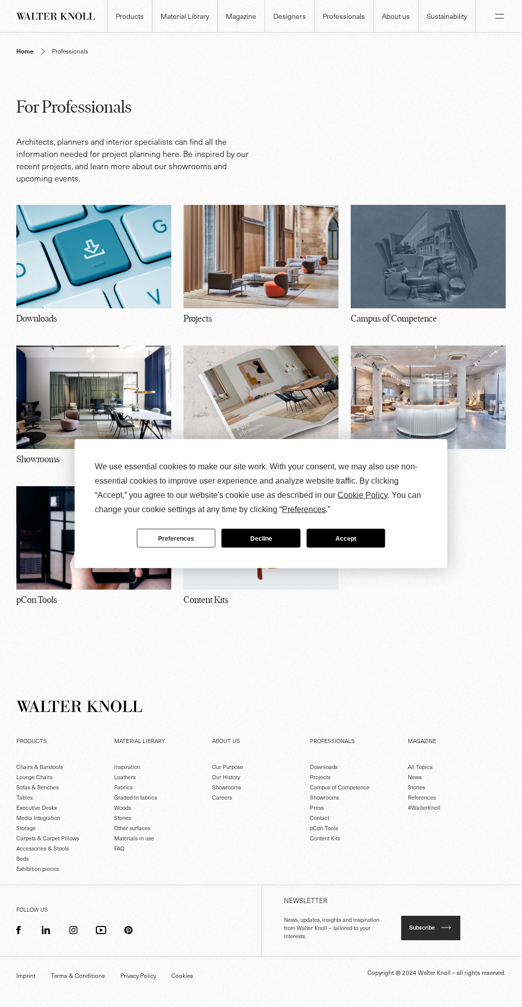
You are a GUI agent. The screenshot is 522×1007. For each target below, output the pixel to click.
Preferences (176, 538)
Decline (261, 538)
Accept (345, 538)
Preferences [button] (304, 509)
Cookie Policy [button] (362, 495)
